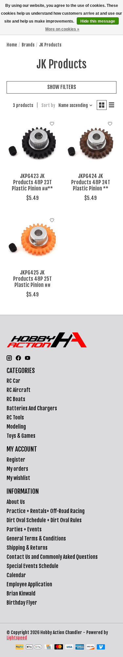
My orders (17, 469)
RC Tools (15, 417)
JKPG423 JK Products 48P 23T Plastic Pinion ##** (32, 182)
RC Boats (16, 399)
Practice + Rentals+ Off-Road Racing (46, 511)
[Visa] (69, 647)
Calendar (16, 575)
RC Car (13, 381)
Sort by (48, 105)
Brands (28, 44)
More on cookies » (62, 29)
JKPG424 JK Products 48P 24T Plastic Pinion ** (90, 182)
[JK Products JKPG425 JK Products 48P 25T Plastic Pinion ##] (32, 240)
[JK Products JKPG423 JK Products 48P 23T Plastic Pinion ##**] (32, 143)
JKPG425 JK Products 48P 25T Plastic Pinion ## (32, 278)
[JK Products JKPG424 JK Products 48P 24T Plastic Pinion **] (90, 143)
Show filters (61, 87)
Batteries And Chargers (32, 408)
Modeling (16, 426)
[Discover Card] (90, 647)
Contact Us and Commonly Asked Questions (52, 557)
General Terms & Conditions (36, 538)
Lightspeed (17, 637)
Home (12, 44)
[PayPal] (19, 647)
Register (16, 459)
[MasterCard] (58, 647)
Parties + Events (24, 529)
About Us (16, 502)
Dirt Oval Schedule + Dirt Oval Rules (44, 520)
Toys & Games (21, 436)
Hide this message (97, 21)
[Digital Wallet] (34, 647)
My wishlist (18, 478)
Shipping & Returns (27, 547)
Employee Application (29, 584)
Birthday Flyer (22, 602)
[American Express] (79, 647)
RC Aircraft (19, 390)
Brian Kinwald (21, 593)
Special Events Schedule (32, 566)
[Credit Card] (48, 647)
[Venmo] (101, 647)
